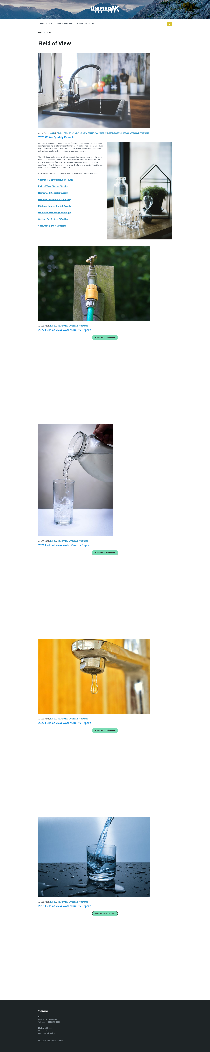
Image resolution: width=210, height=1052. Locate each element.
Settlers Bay (114, 133)
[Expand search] (169, 24)
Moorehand (103, 133)
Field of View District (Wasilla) (53, 186)
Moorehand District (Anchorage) (54, 212)
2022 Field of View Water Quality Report (64, 330)
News (49, 32)
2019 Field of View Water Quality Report (64, 906)
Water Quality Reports (139, 133)
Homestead (72, 133)
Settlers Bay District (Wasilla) (53, 219)
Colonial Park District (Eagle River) (55, 179)
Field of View (62, 133)
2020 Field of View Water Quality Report (64, 723)
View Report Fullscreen (105, 913)
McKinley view (84, 133)
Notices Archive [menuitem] (64, 24)
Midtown (94, 133)
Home (40, 32)
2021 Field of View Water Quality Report (64, 545)
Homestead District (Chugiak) (53, 193)
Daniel (52, 133)
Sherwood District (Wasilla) (52, 225)
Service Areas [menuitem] (46, 24)
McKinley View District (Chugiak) (54, 199)
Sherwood (124, 133)
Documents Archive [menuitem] (86, 24)
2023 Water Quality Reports (56, 137)
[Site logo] (105, 14)
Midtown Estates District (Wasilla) (55, 206)
